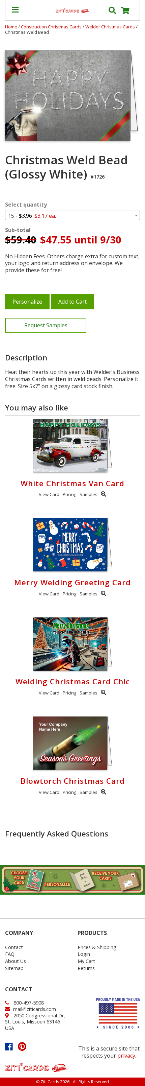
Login (84, 954)
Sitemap (14, 968)
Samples (88, 494)
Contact (14, 947)
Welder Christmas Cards (110, 27)
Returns (86, 968)
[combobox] (72, 215)
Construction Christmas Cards (52, 27)
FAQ (9, 954)
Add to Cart (72, 301)
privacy (126, 1055)
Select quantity (26, 205)
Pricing (69, 494)
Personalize (27, 301)
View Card (49, 494)
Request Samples (45, 325)
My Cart (86, 961)
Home (11, 27)
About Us (15, 961)
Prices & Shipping (97, 947)
